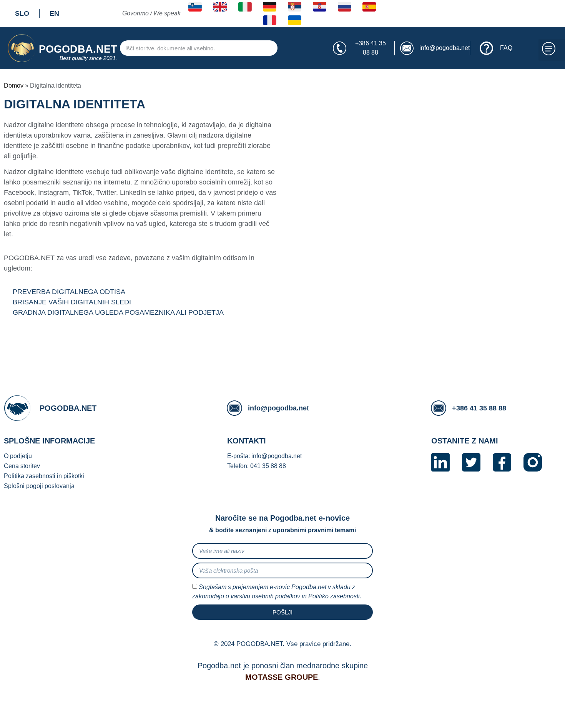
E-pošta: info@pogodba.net (264, 456)
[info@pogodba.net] (407, 48)
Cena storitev (22, 466)
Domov (13, 85)
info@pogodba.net (444, 48)
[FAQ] (486, 48)
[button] (551, 50)
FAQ (506, 48)
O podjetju (18, 456)
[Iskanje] (289, 48)
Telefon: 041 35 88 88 (256, 466)
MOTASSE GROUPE (281, 677)
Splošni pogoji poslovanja (39, 486)
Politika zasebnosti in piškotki (44, 476)
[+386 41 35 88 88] (339, 48)
